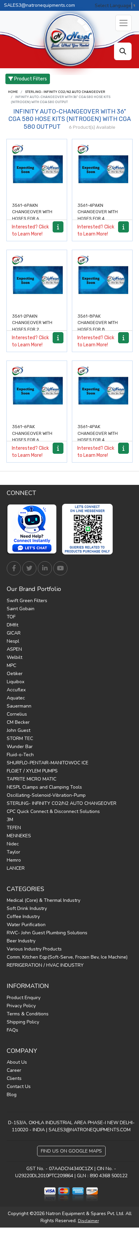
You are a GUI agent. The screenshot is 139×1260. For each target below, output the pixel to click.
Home (13, 92)
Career (14, 1070)
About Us (17, 1062)
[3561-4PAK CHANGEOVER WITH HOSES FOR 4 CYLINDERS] (102, 391)
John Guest (18, 730)
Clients (14, 1078)
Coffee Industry (23, 916)
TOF (11, 617)
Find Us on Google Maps (71, 1151)
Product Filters (30, 79)
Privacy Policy (21, 1006)
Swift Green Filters (27, 600)
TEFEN (14, 827)
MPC (11, 665)
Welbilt (14, 657)
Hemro (14, 860)
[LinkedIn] (45, 568)
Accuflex (16, 690)
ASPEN (14, 649)
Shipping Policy (23, 1022)
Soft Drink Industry (27, 908)
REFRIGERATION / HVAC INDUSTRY (45, 965)
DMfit (12, 625)
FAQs (12, 1030)
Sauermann (19, 706)
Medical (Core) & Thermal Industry (43, 900)
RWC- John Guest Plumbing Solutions (47, 933)
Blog (12, 1094)
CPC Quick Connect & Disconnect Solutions (53, 811)
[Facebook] (14, 568)
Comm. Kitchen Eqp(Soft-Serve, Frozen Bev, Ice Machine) (67, 957)
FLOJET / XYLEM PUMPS (32, 771)
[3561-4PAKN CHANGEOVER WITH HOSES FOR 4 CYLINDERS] (102, 169)
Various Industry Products (34, 949)
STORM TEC (20, 738)
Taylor (13, 852)
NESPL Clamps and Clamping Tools (44, 787)
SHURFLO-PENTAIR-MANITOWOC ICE (47, 763)
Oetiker (15, 673)
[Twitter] (29, 568)
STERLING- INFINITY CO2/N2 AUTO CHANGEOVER (65, 92)
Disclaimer (88, 1221)
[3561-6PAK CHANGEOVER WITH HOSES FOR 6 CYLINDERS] (37, 391)
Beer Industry (21, 941)
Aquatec (16, 698)
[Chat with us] (34, 529)
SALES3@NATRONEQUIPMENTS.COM (90, 1130)
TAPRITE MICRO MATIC (31, 779)
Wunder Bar (20, 746)
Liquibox (15, 681)
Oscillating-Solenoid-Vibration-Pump (46, 795)
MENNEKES (19, 836)
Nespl (13, 641)
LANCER (16, 868)
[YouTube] (60, 568)
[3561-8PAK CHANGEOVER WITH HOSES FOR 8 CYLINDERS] (102, 280)
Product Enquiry (23, 997)
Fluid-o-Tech (20, 754)
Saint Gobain (20, 609)
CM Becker (18, 722)
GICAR (14, 633)
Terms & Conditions (28, 1014)
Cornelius (17, 714)
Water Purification (26, 924)
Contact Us (19, 1086)
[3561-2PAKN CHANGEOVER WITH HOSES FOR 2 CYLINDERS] (37, 280)
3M (10, 819)
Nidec (13, 844)
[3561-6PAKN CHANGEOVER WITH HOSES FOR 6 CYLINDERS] (37, 169)
